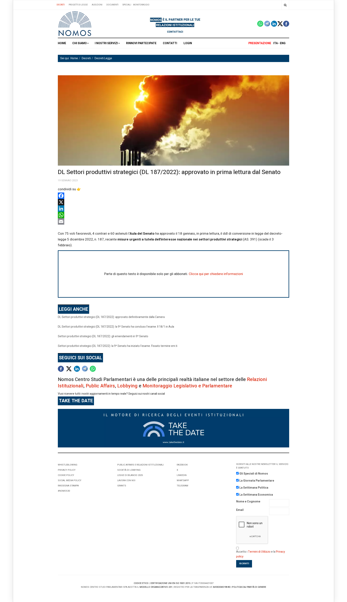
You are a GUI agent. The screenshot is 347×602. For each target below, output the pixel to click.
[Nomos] (75, 24)
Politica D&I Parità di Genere (249, 587)
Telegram (182, 485)
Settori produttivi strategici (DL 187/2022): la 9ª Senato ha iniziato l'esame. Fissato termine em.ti (117, 346)
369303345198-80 (221, 587)
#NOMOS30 (64, 491)
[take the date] (173, 428)
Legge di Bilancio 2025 (130, 475)
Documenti (112, 4)
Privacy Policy (67, 470)
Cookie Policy (66, 475)
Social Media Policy (69, 480)
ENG (283, 43)
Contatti (170, 43)
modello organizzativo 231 (156, 587)
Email (240, 510)
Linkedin (182, 475)
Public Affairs (100, 385)
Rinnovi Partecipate (141, 43)
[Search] (285, 5)
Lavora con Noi (126, 480)
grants (121, 485)
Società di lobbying (129, 470)
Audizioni (97, 4)
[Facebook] (173, 196)
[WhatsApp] (173, 215)
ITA (275, 43)
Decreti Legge (103, 58)
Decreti (61, 4)
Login (188, 43)
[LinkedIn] (173, 208)
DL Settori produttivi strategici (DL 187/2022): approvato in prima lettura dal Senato (169, 172)
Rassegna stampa (68, 485)
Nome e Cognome (248, 501)
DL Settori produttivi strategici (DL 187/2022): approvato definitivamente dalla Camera (111, 317)
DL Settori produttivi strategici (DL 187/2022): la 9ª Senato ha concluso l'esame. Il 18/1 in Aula (116, 327)
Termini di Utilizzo (259, 552)
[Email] (173, 221)
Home (62, 43)
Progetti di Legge (78, 4)
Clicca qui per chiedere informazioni (216, 273)
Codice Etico (141, 583)
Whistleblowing (67, 465)
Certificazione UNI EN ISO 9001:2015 (170, 583)
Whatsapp (183, 480)
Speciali (126, 4)
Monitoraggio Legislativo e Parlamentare (187, 385)
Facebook (182, 465)
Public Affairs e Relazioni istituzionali (140, 465)
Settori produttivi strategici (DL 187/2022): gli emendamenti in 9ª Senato (103, 336)
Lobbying (127, 385)
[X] (173, 202)
